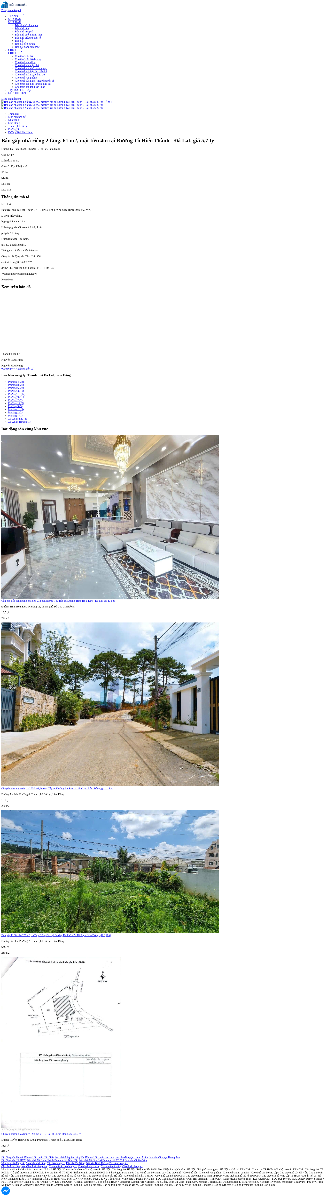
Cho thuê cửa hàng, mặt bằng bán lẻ (34, 80)
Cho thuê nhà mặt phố (27, 65)
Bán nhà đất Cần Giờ (90, 1160)
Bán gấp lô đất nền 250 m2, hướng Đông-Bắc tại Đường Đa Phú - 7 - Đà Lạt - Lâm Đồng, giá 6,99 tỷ (56, 935)
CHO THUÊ (15, 49)
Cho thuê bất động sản (13, 1166)
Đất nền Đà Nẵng (75, 1163)
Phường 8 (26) (16, 384)
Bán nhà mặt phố (24, 31)
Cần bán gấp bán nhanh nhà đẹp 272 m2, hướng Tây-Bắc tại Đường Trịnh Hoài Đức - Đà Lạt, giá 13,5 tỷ (58, 600)
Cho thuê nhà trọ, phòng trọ (30, 74)
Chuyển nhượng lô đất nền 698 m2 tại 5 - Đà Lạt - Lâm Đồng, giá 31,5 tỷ (41, 1133)
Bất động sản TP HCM (13, 1160)
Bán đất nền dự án (25, 43)
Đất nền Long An (118, 1163)
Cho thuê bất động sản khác (30, 86)
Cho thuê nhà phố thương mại (31, 68)
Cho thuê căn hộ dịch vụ (28, 59)
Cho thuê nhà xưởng (89, 1166)
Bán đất (19, 40)
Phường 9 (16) (16, 397)
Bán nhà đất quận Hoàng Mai (164, 1157)
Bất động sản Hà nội (12, 1157)
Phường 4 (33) (16, 381)
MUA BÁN (14, 19)
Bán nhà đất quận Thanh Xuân (131, 1157)
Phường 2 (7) (15, 400)
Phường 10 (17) (16, 394)
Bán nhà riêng (22, 28)
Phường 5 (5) (15, 406)
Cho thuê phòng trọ (132, 1166)
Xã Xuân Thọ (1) (17, 418)
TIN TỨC (13, 89)
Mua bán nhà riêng (36, 1163)
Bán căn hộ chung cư (26, 25)
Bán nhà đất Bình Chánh (40, 1160)
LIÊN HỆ (13, 92)
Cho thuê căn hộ (24, 56)
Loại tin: (5, 183)
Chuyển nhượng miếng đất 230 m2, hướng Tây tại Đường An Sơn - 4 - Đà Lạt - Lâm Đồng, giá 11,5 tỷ (57, 788)
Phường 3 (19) (16, 390)
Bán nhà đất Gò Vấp (135, 1160)
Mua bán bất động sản (13, 1163)
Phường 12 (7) (16, 403)
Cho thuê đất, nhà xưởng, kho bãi (33, 83)
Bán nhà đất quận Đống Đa (69, 1157)
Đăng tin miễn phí (11, 10)
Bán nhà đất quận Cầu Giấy (39, 1157)
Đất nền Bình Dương (97, 1163)
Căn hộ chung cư (56, 1163)
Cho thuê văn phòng (26, 77)
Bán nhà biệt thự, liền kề (28, 37)
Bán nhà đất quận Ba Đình (99, 1157)
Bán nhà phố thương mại (28, 34)
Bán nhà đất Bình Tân (66, 1160)
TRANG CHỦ (16, 16)
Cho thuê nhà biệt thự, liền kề (31, 71)
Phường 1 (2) (15, 412)
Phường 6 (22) (16, 387)
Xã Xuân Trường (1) (19, 421)
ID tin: (4, 172)
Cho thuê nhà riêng (25, 62)
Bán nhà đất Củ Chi (113, 1160)
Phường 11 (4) (16, 409)
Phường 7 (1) (15, 415)
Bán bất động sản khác (27, 46)
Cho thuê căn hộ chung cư (63, 1166)
